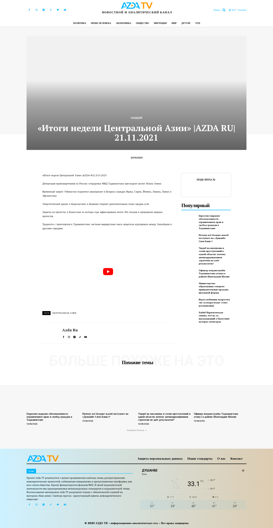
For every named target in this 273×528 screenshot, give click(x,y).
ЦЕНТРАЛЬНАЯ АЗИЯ (64, 313)
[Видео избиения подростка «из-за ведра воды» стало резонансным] (188, 302)
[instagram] (69, 336)
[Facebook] (29, 10)
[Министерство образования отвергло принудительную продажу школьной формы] (188, 287)
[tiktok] (80, 336)
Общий (136, 118)
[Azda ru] (50, 333)
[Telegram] (43, 10)
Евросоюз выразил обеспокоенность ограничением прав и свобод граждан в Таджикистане (211, 222)
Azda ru (70, 330)
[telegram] (74, 336)
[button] (221, 10)
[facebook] (63, 336)
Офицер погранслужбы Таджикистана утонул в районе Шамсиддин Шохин (214, 273)
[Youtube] (65, 10)
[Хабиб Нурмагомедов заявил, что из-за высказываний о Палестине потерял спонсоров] (188, 316)
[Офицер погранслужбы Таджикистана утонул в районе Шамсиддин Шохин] (188, 273)
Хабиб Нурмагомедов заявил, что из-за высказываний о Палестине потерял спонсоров (214, 317)
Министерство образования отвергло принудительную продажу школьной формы (213, 288)
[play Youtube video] (108, 272)
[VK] (232, 187)
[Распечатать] (217, 187)
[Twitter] (58, 10)
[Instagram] (36, 10)
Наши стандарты (199, 458)
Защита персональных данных (160, 458)
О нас (221, 458)
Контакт (236, 458)
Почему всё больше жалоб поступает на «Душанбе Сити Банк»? (214, 238)
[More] (239, 187)
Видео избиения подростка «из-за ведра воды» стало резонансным (214, 302)
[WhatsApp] (203, 187)
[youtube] (85, 336)
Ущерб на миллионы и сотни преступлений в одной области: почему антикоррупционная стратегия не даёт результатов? (212, 256)
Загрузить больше (135, 430)
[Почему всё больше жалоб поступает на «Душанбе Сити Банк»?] (188, 238)
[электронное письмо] (210, 187)
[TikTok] (50, 10)
